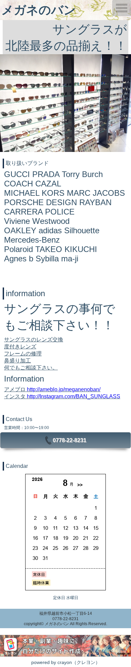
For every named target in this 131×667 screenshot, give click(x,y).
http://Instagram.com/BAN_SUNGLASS (73, 396)
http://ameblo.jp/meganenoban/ (63, 389)
